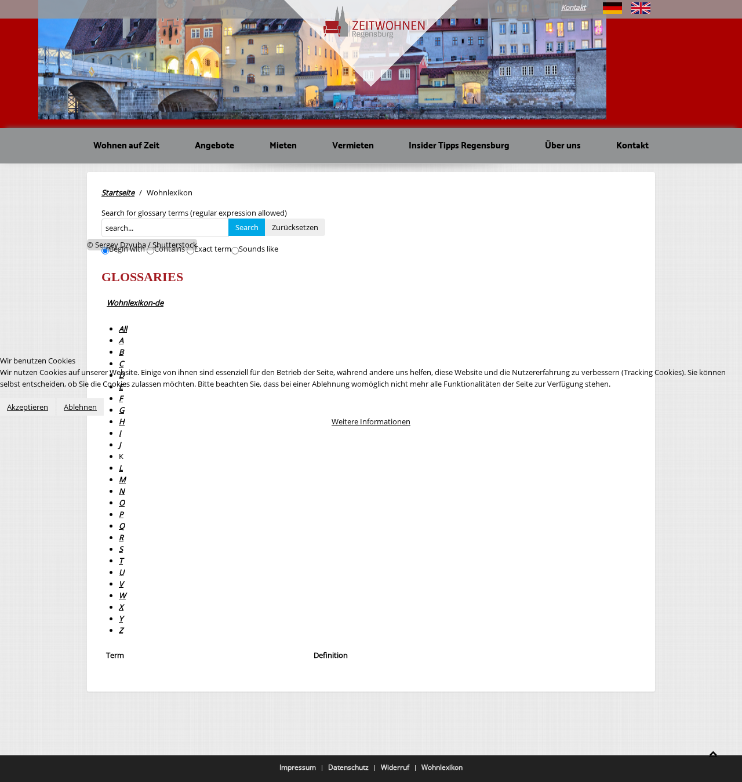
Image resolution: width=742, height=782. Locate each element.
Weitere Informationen (371, 421)
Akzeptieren (27, 407)
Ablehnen (80, 407)
